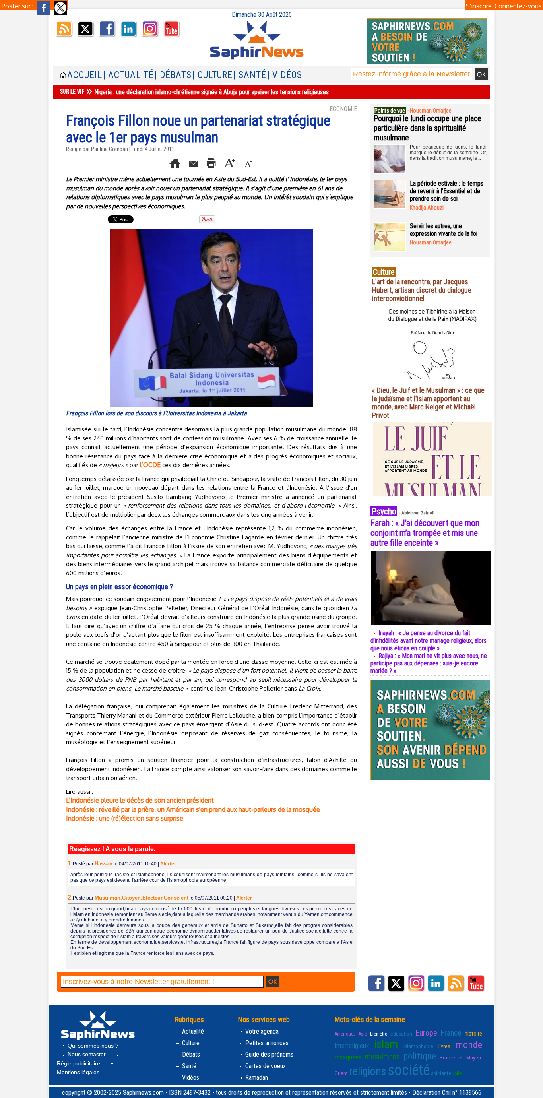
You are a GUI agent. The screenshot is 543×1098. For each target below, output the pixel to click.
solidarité (441, 1073)
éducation (401, 1033)
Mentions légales (78, 1072)
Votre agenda (261, 1031)
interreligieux (352, 1046)
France (451, 1033)
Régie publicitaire (79, 1063)
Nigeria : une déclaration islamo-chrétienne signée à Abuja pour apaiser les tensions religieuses (211, 92)
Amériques (345, 1034)
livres (444, 1046)
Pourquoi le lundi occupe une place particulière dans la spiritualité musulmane (427, 128)
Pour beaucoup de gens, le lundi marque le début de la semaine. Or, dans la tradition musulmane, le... (448, 152)
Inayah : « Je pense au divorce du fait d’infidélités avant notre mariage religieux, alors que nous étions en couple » (428, 640)
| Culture (212, 75)
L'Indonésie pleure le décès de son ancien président (140, 800)
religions (367, 1071)
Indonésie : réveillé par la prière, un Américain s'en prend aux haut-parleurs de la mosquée (193, 809)
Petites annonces (266, 1043)
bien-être (378, 1034)
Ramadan (256, 1077)
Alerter (168, 864)
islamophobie (418, 1046)
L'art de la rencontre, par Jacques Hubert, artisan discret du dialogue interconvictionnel (421, 290)
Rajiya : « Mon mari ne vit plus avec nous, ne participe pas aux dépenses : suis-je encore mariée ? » (428, 663)
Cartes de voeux (265, 1066)
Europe (426, 1033)
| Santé (249, 75)
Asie (363, 1034)
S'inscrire (479, 6)
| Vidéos (284, 75)
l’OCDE (150, 465)
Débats (190, 1054)
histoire (473, 1033)
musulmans (382, 1056)
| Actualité (128, 75)
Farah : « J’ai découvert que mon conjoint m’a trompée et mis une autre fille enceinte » (424, 533)
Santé (188, 1066)
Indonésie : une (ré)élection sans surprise (124, 818)
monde (469, 1044)
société (409, 1070)
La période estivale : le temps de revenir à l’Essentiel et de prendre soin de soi (446, 191)
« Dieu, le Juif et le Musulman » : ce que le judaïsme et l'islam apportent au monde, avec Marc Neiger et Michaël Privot (428, 402)
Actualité (192, 1031)
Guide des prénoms (268, 1054)
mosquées (348, 1057)
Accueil (84, 75)
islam (386, 1044)
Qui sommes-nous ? (92, 1045)
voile (457, 1073)
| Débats (173, 75)
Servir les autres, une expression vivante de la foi (443, 229)
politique (419, 1056)
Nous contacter (86, 1054)
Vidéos (189, 1077)
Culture (190, 1043)
